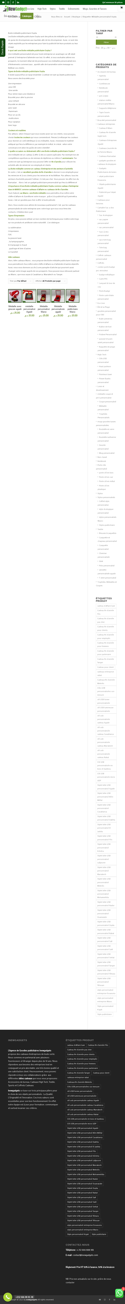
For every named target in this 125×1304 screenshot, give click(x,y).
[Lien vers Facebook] (13, 2)
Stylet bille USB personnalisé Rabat (105, 931)
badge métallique (106, 274)
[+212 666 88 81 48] (7, 1297)
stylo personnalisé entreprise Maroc (105, 1000)
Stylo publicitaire (104, 1014)
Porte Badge (104, 291)
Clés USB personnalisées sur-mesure (106, 691)
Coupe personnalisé (107, 401)
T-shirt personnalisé (107, 577)
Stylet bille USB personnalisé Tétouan (104, 982)
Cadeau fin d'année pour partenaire (105, 652)
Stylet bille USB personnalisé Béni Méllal (105, 796)
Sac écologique (105, 215)
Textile (100, 529)
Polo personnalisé (106, 565)
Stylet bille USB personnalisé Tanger (106, 964)
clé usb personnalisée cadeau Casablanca (105, 730)
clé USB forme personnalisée (103, 701)
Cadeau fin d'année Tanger (105, 661)
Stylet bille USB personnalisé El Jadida (104, 828)
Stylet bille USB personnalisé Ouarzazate (104, 913)
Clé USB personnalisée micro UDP (106, 777)
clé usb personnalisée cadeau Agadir (103, 719)
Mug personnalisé (106, 453)
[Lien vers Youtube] (3, 2)
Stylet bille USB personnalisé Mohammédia (104, 894)
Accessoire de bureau (106, 71)
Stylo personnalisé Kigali (105, 1008)
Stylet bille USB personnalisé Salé (105, 948)
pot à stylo (103, 95)
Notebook (101, 461)
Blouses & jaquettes (107, 533)
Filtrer (106, 42)
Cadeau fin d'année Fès (105, 612)
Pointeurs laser (105, 374)
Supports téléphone (107, 108)
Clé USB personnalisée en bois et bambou (105, 765)
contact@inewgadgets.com (85, 1255)
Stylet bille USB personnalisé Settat (105, 956)
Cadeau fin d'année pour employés (105, 636)
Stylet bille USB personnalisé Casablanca (104, 808)
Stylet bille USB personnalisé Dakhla (106, 818)
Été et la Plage (103, 307)
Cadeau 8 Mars (105, 128)
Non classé (102, 457)
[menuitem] (13, 8)
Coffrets (100, 262)
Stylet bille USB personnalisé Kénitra (104, 847)
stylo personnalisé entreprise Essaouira (106, 992)
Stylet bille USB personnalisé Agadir (106, 787)
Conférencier (104, 83)
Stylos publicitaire (107, 525)
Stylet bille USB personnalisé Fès (104, 838)
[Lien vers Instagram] (8, 2)
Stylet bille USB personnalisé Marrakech (104, 870)
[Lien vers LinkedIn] (18, 2)
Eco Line (101, 303)
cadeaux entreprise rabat (105, 673)
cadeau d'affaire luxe (106, 606)
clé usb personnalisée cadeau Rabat (103, 753)
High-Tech (101, 354)
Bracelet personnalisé (106, 120)
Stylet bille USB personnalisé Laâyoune (104, 859)
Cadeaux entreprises (106, 124)
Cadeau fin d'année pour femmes (105, 644)
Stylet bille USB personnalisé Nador (105, 904)
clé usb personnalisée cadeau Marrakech (105, 742)
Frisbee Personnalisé (108, 334)
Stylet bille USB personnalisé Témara (106, 972)
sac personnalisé (106, 227)
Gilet (101, 561)
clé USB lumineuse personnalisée (105, 709)
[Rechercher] (37, 16)
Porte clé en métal (107, 481)
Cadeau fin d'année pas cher (105, 620)
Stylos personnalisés (106, 497)
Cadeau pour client (105, 667)
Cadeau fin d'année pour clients (105, 628)
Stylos (100, 493)
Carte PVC (103, 278)
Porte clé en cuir (106, 477)
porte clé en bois (106, 472)
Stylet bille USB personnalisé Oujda (105, 923)
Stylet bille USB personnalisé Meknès (104, 882)
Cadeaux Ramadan (107, 156)
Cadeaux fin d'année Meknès (106, 681)
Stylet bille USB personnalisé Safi (104, 939)
